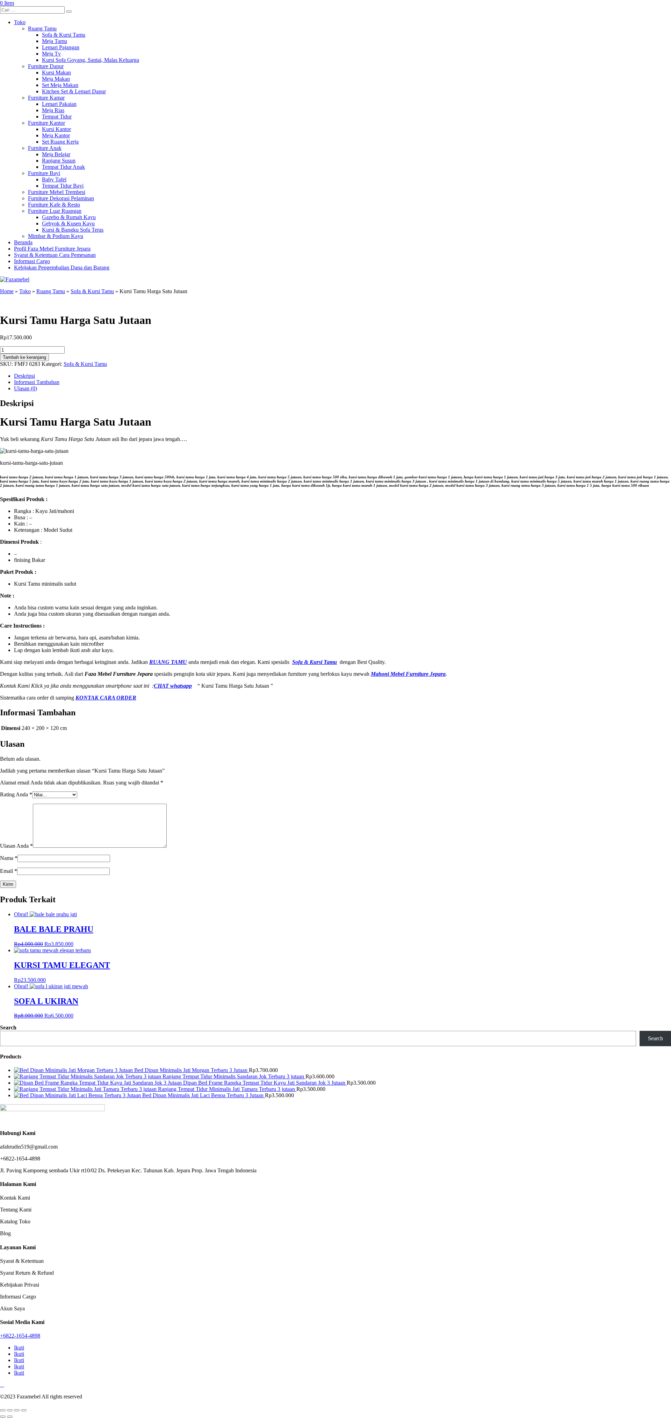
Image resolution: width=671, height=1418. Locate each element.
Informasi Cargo (32, 261)
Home (7, 291)
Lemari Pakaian (59, 104)
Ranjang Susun (58, 161)
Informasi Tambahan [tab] (36, 382)
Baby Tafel (54, 179)
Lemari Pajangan (60, 47)
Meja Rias (53, 110)
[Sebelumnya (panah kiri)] (3, 1417)
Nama (8, 858)
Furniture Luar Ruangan (54, 211)
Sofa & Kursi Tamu (63, 35)
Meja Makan (56, 79)
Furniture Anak (45, 148)
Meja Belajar (56, 154)
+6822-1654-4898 (20, 1336)
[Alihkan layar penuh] (10, 1410)
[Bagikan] (17, 1410)
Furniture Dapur (46, 66)
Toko (20, 22)
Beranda (23, 242)
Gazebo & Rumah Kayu (69, 217)
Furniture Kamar (46, 98)
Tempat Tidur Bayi (63, 186)
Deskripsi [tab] (24, 376)
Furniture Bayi (44, 173)
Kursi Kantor (56, 129)
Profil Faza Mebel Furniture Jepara (52, 249)
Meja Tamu (54, 41)
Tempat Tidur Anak (63, 167)
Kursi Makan (56, 72)
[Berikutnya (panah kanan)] (10, 1417)
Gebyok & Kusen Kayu (68, 223)
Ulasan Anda (16, 846)
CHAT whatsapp (173, 686)
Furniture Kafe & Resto (54, 205)
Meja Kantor (56, 135)
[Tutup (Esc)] (24, 1410)
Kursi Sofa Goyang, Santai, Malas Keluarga (90, 60)
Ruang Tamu (42, 28)
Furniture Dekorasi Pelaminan (61, 198)
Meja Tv (51, 54)
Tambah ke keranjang (24, 357)
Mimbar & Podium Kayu (55, 236)
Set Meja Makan (60, 85)
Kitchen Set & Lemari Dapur (74, 91)
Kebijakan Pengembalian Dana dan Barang (61, 267)
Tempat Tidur (57, 117)
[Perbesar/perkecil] (3, 1410)
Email (8, 871)
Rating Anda (16, 794)
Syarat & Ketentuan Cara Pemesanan (55, 255)
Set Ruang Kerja (60, 142)
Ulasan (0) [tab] (25, 388)
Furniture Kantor (46, 123)
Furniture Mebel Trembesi (56, 192)
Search (8, 1027)
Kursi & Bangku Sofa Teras (72, 230)
